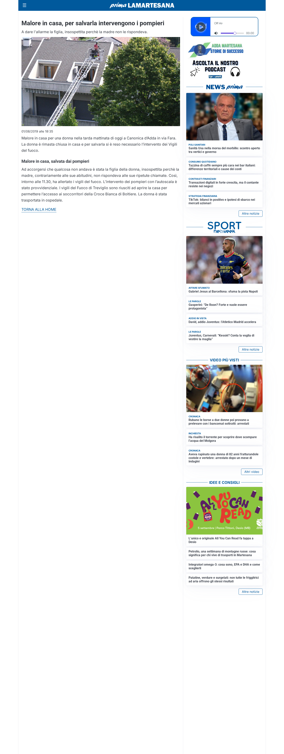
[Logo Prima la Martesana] (142, 5)
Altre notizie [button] (250, 213)
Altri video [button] (251, 472)
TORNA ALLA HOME (38, 209)
